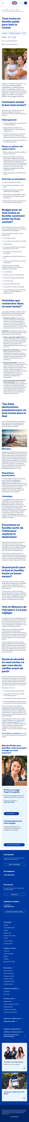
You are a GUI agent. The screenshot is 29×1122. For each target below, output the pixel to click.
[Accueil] (2, 10)
